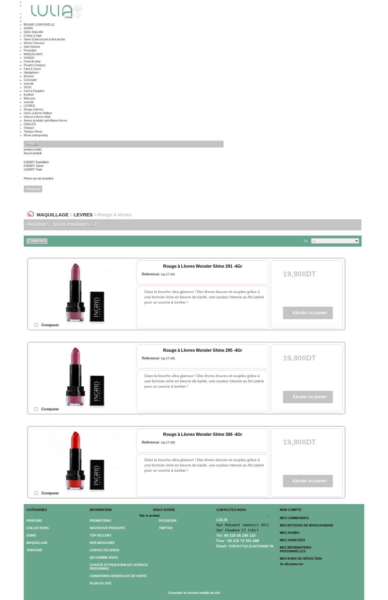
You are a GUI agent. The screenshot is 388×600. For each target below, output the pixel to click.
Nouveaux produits (107, 528)
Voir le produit (149, 516)
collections (37, 528)
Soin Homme (32, 46)
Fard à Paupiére (34, 90)
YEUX (27, 87)
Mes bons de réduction (301, 558)
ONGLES (30, 124)
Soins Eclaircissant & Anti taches (44, 39)
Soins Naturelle (33, 31)
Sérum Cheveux (34, 43)
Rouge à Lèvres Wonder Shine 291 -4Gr (202, 266)
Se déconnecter (292, 564)
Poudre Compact (34, 65)
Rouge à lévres (33, 109)
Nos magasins (102, 543)
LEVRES (29, 105)
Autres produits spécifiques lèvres (45, 120)
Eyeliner (29, 94)
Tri (305, 241)
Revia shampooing (36, 135)
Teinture (29, 127)
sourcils (29, 83)
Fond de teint (32, 61)
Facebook (168, 521)
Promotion (30, 50)
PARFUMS (34, 521)
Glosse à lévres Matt (37, 116)
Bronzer (29, 76)
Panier (33, 144)
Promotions (100, 521)
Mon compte (290, 510)
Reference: (151, 274)
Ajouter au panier (309, 312)
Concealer (30, 79)
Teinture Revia (33, 131)
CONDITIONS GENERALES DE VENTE (118, 576)
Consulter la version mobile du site (194, 593)
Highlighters (31, 72)
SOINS (28, 28)
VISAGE (29, 57)
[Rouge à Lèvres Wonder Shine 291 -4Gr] (91, 295)
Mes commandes (294, 518)
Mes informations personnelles (295, 549)
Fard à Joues (32, 68)
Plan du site (101, 583)
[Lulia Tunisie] (55, 12)
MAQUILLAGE (33, 54)
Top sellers (100, 535)
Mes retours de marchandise (306, 525)
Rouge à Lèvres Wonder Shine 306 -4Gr (202, 434)
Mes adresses (292, 540)
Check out (33, 189)
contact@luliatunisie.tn (251, 546)
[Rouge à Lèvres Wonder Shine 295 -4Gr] (91, 379)
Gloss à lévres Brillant (38, 113)
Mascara (29, 98)
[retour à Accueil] (30, 214)
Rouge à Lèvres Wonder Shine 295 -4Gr (202, 350)
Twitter (166, 528)
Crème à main (33, 35)
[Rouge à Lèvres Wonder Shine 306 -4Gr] (91, 463)
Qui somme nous (104, 557)
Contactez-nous (104, 550)
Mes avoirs (289, 533)
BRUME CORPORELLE (39, 24)
